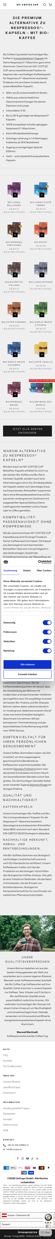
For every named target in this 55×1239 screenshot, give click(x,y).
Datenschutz (10, 1124)
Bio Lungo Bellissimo (14, 203)
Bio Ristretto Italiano (14, 283)
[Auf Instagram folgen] (22, 1158)
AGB (5, 1130)
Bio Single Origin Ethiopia (41, 323)
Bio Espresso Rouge (14, 403)
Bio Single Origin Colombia (14, 363)
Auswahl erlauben (27, 674)
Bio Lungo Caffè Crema (40, 203)
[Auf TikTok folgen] (32, 1158)
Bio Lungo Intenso (41, 282)
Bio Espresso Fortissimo (14, 243)
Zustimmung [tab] (10, 570)
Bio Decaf (41, 242)
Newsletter (9, 1113)
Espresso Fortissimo (25, 768)
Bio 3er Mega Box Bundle (41, 403)
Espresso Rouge (39, 784)
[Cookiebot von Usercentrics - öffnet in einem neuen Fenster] (38, 562)
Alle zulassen (27, 664)
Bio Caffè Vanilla (41, 362)
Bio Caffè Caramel (14, 322)
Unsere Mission (11, 1081)
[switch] (47, 632)
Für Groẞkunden (12, 1066)
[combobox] (27, 1215)
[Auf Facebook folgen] (17, 1158)
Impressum (9, 1092)
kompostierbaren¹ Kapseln (29, 58)
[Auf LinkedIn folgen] (37, 1158)
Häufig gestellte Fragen (16, 1108)
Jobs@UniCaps (11, 1087)
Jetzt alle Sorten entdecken (27, 431)
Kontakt (7, 1060)
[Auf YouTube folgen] (27, 1158)
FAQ (5, 1055)
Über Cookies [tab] (44, 570)
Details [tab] (27, 570)
